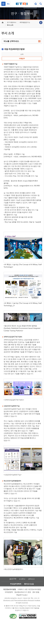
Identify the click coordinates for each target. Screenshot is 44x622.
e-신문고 (22, 579)
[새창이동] (36, 4)
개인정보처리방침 (9, 589)
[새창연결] (40, 22)
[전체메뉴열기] (3, 4)
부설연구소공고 (22, 595)
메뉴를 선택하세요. (11, 41)
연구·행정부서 (11, 22)
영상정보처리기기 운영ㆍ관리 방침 (26, 592)
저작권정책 (9, 592)
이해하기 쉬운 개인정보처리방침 (29, 589)
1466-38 (36, 598)
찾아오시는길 (29, 584)
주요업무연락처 (15, 584)
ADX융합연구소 (25, 22)
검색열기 (40, 4)
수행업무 (22, 58)
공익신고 (31, 579)
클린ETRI (12, 579)
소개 (21, 54)
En (8, 4)
